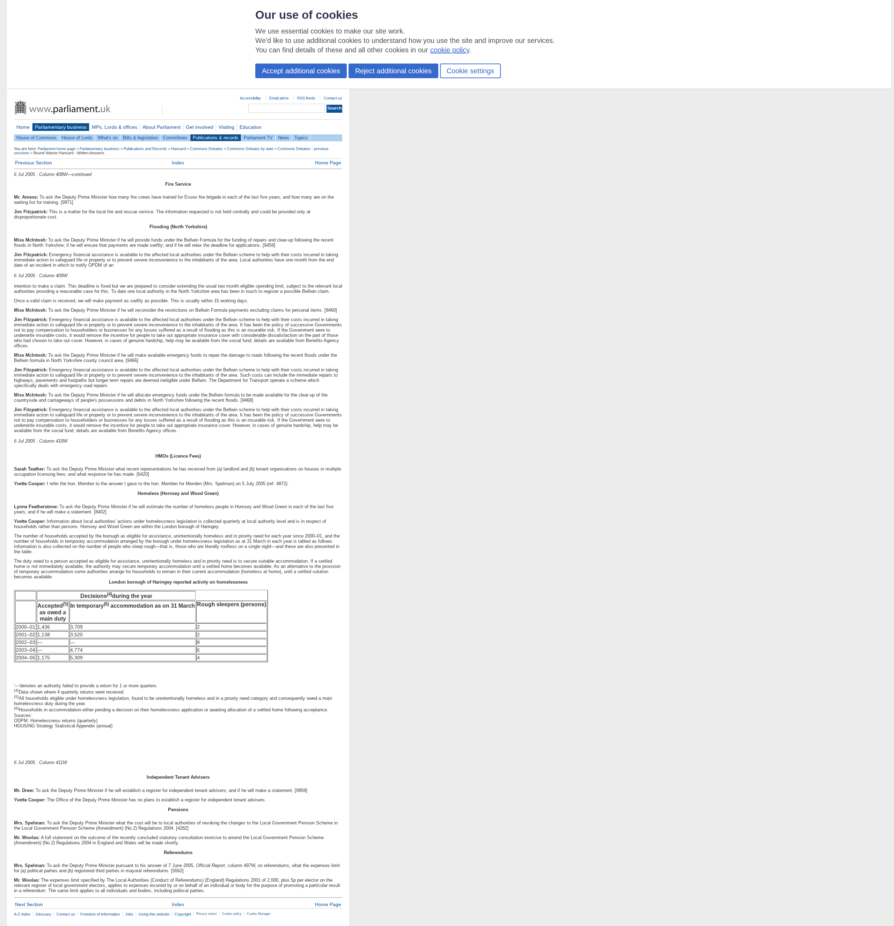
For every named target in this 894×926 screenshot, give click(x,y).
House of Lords (77, 137)
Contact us (333, 98)
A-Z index (22, 914)
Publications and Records (145, 149)
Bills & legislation (140, 137)
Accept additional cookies (301, 71)
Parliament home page (56, 149)
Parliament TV (258, 137)
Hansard (178, 149)
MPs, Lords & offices (114, 127)
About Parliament (161, 127)
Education (251, 127)
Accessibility (250, 98)
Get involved (199, 127)
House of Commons (36, 137)
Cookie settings (470, 71)
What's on (108, 137)
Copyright (183, 914)
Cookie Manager (259, 914)
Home (23, 127)
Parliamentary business (61, 127)
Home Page (328, 162)
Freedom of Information (100, 914)
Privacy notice (206, 914)
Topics (301, 137)
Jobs (129, 914)
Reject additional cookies (393, 71)
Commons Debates (206, 149)
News (283, 137)
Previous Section (33, 162)
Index (178, 162)
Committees (175, 137)
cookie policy (449, 50)
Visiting (226, 127)
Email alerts (279, 98)
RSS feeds (306, 98)
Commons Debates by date (250, 149)
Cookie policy (232, 914)
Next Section (29, 904)
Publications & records (216, 137)
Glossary (43, 914)
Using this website (154, 914)
